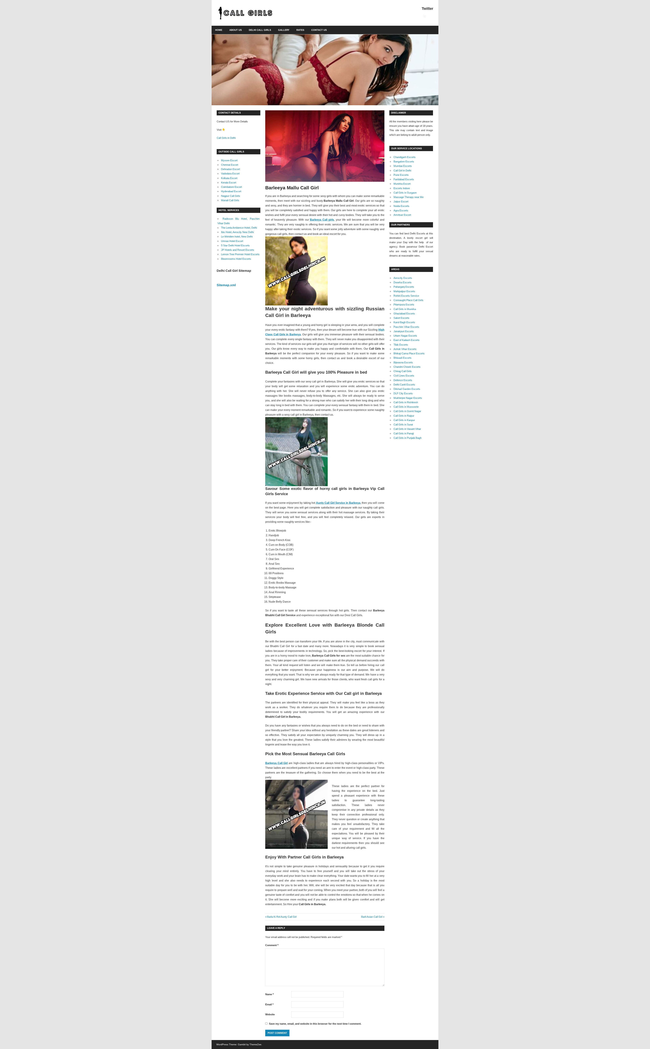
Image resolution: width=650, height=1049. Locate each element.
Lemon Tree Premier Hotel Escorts (240, 254)
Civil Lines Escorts (404, 375)
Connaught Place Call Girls (408, 300)
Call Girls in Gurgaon (405, 192)
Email (269, 1004)
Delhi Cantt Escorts (404, 384)
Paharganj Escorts (404, 286)
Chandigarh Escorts (405, 157)
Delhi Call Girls (260, 30)
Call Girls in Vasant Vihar (407, 428)
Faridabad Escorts (404, 179)
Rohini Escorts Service (406, 295)
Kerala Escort (228, 182)
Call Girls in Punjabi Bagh (407, 437)
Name (269, 994)
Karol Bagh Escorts (404, 322)
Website (270, 1014)
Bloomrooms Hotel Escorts (236, 258)
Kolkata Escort (229, 178)
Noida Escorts (401, 206)
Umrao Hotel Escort (232, 241)
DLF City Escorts (403, 393)
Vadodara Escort (230, 173)
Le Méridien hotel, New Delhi (237, 236)
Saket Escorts (401, 317)
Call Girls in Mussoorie (406, 406)
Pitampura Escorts (404, 304)
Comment (271, 945)
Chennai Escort (229, 164)
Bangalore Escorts (404, 161)
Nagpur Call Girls (230, 195)
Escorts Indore (402, 188)
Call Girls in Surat (403, 424)
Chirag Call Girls (403, 371)
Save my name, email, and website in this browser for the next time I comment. (315, 1023)
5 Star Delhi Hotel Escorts (235, 245)
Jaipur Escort (401, 201)
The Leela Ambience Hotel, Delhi (239, 227)
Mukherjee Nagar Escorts (408, 397)
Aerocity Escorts (403, 278)
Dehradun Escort (230, 169)
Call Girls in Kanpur (404, 420)
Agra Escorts (401, 210)
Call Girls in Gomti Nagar (407, 411)
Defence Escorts (403, 380)
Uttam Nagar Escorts (405, 335)
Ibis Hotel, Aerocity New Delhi (237, 232)
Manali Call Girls (230, 200)
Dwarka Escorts (402, 282)
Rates (300, 30)
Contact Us (319, 30)
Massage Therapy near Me (409, 197)
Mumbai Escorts (403, 165)
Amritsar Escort (402, 214)
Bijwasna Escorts (403, 362)
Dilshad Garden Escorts (407, 389)
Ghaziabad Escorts (404, 313)
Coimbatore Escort (231, 186)
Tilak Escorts (401, 344)
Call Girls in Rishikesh (406, 402)
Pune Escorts (401, 174)
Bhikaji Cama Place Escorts (409, 353)
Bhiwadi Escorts (402, 357)
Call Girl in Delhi (402, 170)
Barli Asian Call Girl (371, 916)
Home (218, 30)
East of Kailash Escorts (406, 340)
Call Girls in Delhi (226, 137)
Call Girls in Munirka (405, 309)
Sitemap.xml (226, 285)
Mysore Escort (229, 160)
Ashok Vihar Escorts (405, 349)
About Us (235, 30)
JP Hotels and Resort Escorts (237, 249)
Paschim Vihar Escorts (406, 326)
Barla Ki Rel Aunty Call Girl (282, 916)
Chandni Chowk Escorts (407, 366)
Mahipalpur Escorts (404, 291)
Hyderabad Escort (231, 191)
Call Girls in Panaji (404, 433)
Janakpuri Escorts (404, 331)
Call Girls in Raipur (404, 415)
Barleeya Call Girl (276, 763)
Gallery (283, 30)
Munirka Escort (402, 183)
